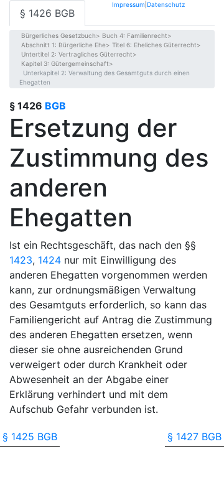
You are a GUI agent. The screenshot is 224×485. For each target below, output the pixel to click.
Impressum (128, 4)
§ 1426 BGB (47, 13)
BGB (55, 105)
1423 (20, 260)
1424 (49, 260)
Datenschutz (166, 4)
